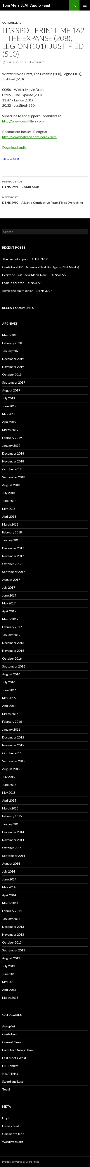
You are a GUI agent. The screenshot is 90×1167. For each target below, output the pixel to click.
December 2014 (13, 832)
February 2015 (12, 816)
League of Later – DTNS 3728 (22, 283)
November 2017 (13, 556)
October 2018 (12, 469)
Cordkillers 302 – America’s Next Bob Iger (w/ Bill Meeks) (40, 267)
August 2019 (11, 390)
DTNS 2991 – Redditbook (20, 184)
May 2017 (9, 603)
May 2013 (9, 982)
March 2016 (10, 713)
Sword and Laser (13, 1081)
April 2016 (9, 706)
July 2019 (8, 398)
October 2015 (12, 753)
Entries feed (10, 1126)
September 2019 (13, 382)
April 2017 (9, 611)
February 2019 (12, 437)
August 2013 (11, 958)
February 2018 (12, 532)
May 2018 (9, 508)
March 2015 (10, 808)
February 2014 (12, 911)
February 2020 (12, 343)
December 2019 (13, 359)
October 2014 (12, 848)
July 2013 (8, 966)
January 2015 (11, 824)
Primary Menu (85, 5)
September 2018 (13, 477)
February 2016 (12, 721)
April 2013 (9, 990)
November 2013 (13, 934)
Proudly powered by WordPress (20, 1161)
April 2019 (9, 422)
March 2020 (10, 335)
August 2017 (11, 579)
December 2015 (13, 737)
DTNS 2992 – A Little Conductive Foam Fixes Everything (42, 200)
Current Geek (11, 1042)
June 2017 (9, 595)
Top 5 (6, 1089)
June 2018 (9, 501)
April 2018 (9, 516)
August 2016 (11, 674)
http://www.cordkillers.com (23, 121)
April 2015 (9, 800)
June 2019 (9, 406)
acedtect (38, 62)
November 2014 (13, 840)
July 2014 (8, 871)
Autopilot (8, 1026)
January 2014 (11, 919)
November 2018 (13, 461)
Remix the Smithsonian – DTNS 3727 (27, 290)
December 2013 (13, 926)
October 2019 (12, 374)
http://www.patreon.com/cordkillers (29, 137)
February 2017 (12, 627)
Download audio (14, 147)
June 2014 (9, 879)
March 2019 (10, 430)
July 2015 (8, 777)
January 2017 (11, 635)
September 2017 (13, 572)
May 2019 (9, 414)
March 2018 (10, 524)
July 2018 (8, 493)
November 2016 (13, 650)
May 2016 (9, 698)
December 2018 (13, 453)
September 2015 (13, 761)
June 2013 (9, 974)
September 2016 (13, 666)
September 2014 (13, 855)
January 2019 (11, 445)
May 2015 (9, 792)
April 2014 (9, 895)
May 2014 (9, 887)
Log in (6, 1118)
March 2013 (10, 997)
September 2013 (13, 950)
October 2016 (12, 658)
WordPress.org (12, 1142)
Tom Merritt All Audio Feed (26, 5)
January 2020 (11, 351)
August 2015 (11, 769)
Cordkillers (11, 22)
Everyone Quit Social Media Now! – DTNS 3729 (34, 275)
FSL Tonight (10, 1066)
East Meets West (14, 1058)
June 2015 (9, 784)
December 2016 (13, 643)
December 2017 (13, 548)
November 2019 (13, 366)
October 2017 (12, 564)
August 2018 (11, 485)
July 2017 (8, 587)
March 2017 (10, 619)
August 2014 (11, 863)
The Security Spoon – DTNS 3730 (25, 259)
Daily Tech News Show (17, 1050)
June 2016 (9, 690)
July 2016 (8, 682)
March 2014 (10, 903)
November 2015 (13, 745)
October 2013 (12, 942)
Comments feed (13, 1134)
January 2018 (11, 540)
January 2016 (11, 729)
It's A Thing (10, 1073)
